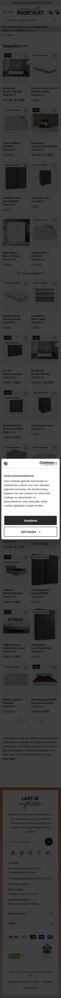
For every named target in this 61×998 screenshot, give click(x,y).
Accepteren (30, 520)
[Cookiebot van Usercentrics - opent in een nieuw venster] (43, 463)
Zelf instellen (28, 531)
